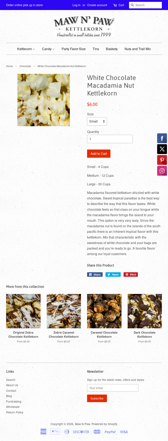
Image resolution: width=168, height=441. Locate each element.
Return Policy (14, 412)
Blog (9, 396)
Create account (97, 5)
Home (9, 66)
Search (10, 380)
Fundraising (13, 401)
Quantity (93, 131)
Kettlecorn (25, 48)
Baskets (112, 48)
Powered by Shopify (104, 424)
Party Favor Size (74, 48)
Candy (47, 48)
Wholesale (13, 407)
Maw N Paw (82, 424)
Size (90, 114)
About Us (12, 385)
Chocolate (25, 66)
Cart (121, 5)
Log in (77, 5)
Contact (11, 390)
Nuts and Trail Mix (138, 48)
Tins (96, 48)
